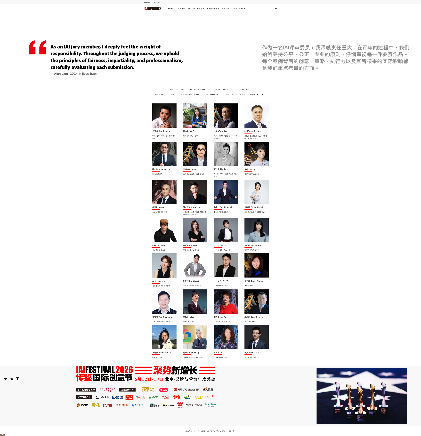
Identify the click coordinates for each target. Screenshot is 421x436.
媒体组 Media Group (258, 94)
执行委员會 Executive (199, 89)
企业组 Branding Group (235, 94)
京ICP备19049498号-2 (227, 431)
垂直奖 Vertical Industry (164, 94)
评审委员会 (180, 8)
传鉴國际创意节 (213, 8)
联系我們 (156, 2)
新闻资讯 (225, 8)
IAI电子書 (147, 2)
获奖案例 (191, 8)
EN (276, 8)
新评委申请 (244, 89)
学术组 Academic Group (189, 94)
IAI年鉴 (242, 8)
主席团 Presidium (176, 89)
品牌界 (234, 8)
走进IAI (171, 8)
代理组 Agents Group (212, 94)
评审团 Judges (222, 89)
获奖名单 (200, 8)
